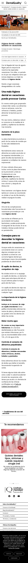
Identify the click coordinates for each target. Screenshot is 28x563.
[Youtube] (19, 496)
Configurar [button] (14, 558)
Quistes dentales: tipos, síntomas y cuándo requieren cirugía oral (14, 459)
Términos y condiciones (9, 518)
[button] (14, 412)
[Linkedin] (14, 496)
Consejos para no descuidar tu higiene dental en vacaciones (13, 60)
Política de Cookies (13, 548)
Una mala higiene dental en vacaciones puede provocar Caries (13, 56)
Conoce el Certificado (9, 507)
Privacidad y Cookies (9, 516)
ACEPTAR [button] (8, 553)
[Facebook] (9, 496)
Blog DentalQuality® (8, 510)
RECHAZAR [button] (19, 553)
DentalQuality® (6, 7)
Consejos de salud (16, 7)
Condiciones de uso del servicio (12, 412)
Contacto (5, 513)
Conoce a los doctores (9, 528)
